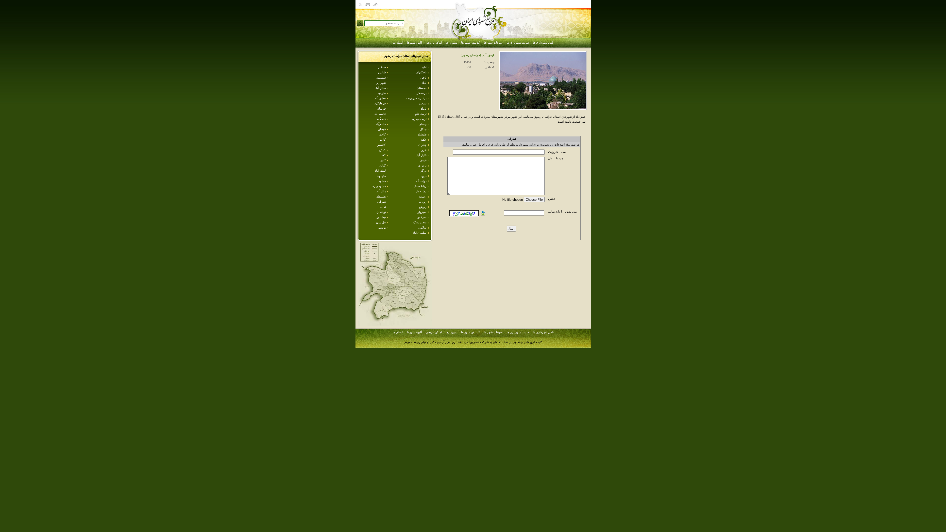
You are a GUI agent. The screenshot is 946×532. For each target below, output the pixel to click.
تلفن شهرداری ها (543, 42)
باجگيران (421, 72)
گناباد (382, 165)
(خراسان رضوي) (471, 55)
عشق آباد (380, 98)
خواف (423, 160)
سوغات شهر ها (493, 42)
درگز (423, 170)
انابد (424, 67)
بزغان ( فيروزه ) (416, 98)
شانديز (382, 72)
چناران (422, 145)
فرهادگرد (380, 103)
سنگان (381, 67)
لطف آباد (380, 170)
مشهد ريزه (379, 186)
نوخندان (381, 212)
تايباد (423, 108)
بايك (424, 82)
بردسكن (421, 93)
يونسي (382, 227)
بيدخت (422, 103)
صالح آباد (380, 88)
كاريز (382, 139)
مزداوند (381, 176)
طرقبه (382, 93)
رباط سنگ (420, 186)
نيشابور (381, 217)
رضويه (422, 196)
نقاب (383, 207)
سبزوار (422, 212)
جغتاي (422, 124)
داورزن (422, 165)
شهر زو (381, 82)
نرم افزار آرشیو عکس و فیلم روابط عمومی (430, 342)
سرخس (421, 217)
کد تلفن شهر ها (470, 42)
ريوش (422, 207)
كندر (383, 160)
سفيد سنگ (419, 222)
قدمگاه (381, 119)
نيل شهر (380, 222)
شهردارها (451, 42)
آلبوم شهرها (414, 42)
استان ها (397, 42)
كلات (383, 155)
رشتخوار (421, 191)
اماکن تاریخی (434, 42)
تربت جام (420, 114)
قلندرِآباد (381, 124)
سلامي (422, 227)
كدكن (382, 150)
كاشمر (381, 145)
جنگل (423, 129)
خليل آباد (421, 155)
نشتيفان (381, 196)
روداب (422, 201)
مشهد (382, 181)
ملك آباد (381, 191)
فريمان (381, 108)
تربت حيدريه (419, 119)
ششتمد (381, 77)
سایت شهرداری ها (518, 42)
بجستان (421, 88)
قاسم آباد (380, 114)
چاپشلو (422, 134)
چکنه (423, 139)
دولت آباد (420, 181)
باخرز (423, 77)
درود (423, 176)
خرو (424, 150)
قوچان (382, 129)
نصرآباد (381, 201)
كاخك (382, 134)
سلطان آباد (419, 232)
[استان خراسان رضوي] (395, 324)
